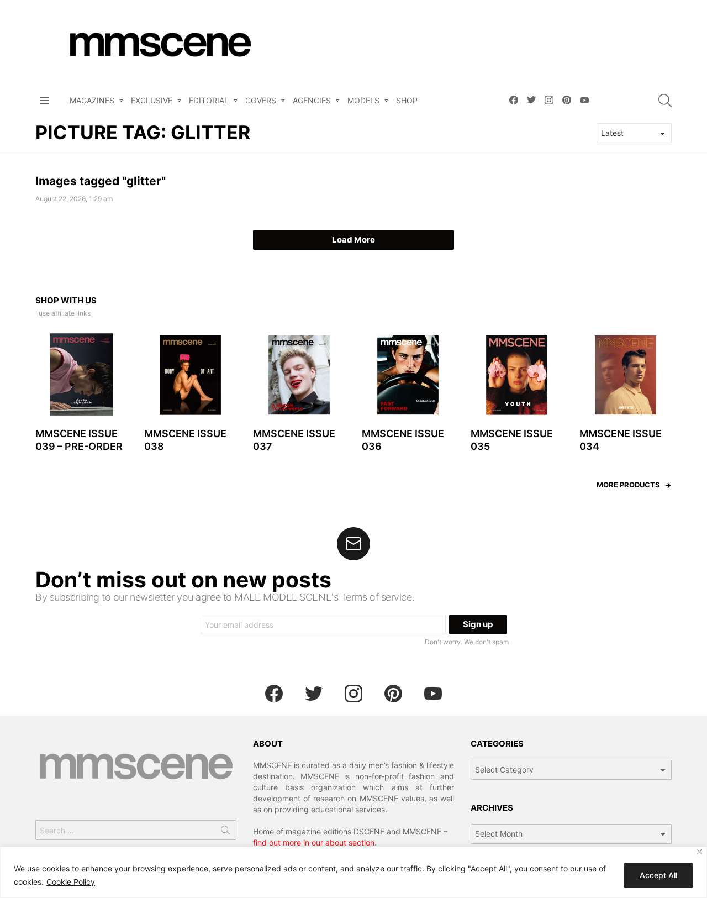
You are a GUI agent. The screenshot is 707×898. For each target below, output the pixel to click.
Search (225, 832)
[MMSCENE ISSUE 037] (299, 375)
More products (628, 484)
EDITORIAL (209, 100)
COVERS (260, 100)
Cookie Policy (70, 881)
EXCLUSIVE (151, 100)
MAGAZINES (92, 100)
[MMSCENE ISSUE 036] (408, 375)
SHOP (407, 100)
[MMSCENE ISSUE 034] (625, 375)
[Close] (699, 851)
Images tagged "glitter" (100, 181)
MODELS (363, 100)
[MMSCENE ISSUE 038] (190, 375)
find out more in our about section (313, 842)
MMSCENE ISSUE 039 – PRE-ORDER (79, 440)
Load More (353, 239)
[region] (353, 872)
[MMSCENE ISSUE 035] (517, 375)
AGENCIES (312, 100)
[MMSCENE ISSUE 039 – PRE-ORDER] (81, 375)
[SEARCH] (665, 101)
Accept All (658, 875)
